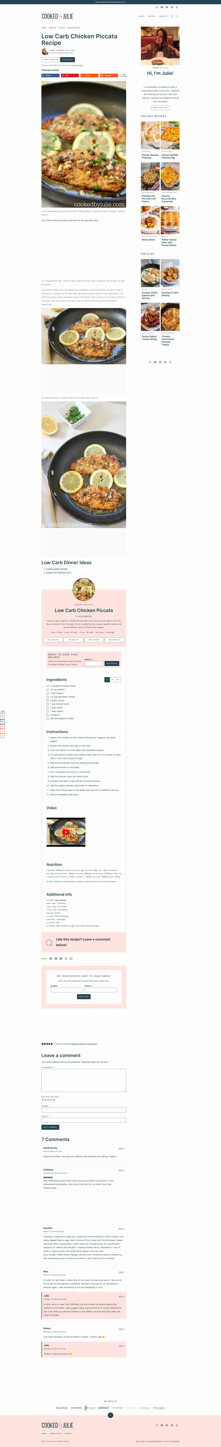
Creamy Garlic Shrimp (56, 569)
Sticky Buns (148, 239)
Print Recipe (115, 640)
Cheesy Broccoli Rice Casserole (169, 199)
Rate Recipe (94, 640)
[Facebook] (166, 7)
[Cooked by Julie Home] (57, 16)
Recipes (152, 16)
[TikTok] (177, 7)
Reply (121, 1148)
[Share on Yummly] (2, 735)
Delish (62, 27)
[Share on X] (2, 722)
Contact (163, 16)
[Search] (177, 16)
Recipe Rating (50, 1097)
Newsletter (56, 1433)
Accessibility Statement (154, 1441)
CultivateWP (175, 1441)
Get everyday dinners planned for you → (110, 2)
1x (107, 679)
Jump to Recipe (50, 59)
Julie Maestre (85, 616)
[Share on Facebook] (2, 717)
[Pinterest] (171, 7)
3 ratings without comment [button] (83, 1044)
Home (44, 27)
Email (89, 659)
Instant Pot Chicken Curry (58, 572)
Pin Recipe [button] (73, 640)
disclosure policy (77, 65)
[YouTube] (161, 7)
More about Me (160, 107)
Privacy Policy (140, 1441)
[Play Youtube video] (66, 832)
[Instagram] (156, 7)
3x (118, 679)
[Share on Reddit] (2, 731)
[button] (75, 604)
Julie (52, 50)
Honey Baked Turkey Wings (149, 338)
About (142, 16)
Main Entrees (74, 27)
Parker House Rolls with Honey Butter (169, 242)
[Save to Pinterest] (2, 726)
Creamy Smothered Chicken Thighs (168, 340)
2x (113, 679)
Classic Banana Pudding (150, 156)
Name (55, 986)
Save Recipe (53, 640)
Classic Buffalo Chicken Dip (170, 156)
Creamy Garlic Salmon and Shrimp (150, 295)
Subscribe (84, 996)
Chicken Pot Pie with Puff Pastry (149, 199)
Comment (48, 1067)
